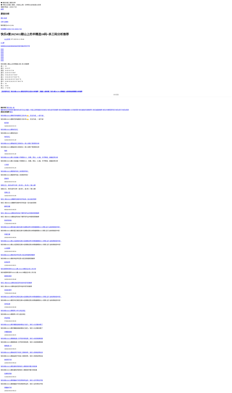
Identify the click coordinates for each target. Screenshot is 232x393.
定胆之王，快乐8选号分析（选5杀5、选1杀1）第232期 (18, 185)
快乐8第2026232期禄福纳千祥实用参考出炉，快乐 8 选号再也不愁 (22, 380)
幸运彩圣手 (8, 290)
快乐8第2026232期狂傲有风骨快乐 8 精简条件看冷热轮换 (19, 366)
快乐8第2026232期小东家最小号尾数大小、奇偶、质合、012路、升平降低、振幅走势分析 (29, 157)
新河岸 (6, 123)
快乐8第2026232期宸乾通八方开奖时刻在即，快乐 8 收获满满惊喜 (22, 338)
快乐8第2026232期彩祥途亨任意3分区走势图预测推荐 (18, 255)
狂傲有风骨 (8, 373)
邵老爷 (6, 178)
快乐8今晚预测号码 (109, 110)
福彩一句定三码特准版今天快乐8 (36, 110)
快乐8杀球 (125, 110)
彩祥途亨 (7, 262)
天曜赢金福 (8, 332)
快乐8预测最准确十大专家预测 (68, 110)
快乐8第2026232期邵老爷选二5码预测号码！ (15, 171)
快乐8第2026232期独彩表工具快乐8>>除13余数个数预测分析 (20, 143)
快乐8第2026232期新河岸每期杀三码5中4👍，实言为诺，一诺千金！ (23, 115)
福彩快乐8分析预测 (7, 110)
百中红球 (7, 304)
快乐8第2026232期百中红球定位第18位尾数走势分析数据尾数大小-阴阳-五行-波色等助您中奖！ (31, 296)
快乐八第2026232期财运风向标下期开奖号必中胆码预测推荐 (20, 213)
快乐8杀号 (118, 110)
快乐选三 (7, 137)
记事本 (6, 22)
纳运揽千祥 (8, 359)
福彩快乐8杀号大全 (19, 110)
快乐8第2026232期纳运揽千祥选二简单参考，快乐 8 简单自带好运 (22, 352)
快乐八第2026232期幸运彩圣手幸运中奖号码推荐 (16, 283)
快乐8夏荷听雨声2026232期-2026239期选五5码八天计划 (18, 269)
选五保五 (7, 318)
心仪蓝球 (7, 248)
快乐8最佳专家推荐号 (85, 110)
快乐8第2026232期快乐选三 (9, 129)
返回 (2, 9)
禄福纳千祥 (8, 387)
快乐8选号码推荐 (52, 110)
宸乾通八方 (8, 345)
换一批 (12, 107)
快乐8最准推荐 (97, 110)
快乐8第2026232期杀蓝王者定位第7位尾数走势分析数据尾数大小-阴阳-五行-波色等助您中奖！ (31, 227)
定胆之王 (7, 192)
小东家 (6, 164)
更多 (2, 18)
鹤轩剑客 (7, 206)
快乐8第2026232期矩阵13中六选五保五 (13, 310)
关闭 (5, 18)
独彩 (5, 150)
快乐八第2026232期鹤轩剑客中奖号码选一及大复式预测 (18, 199)
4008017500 (10, 29)
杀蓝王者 (7, 234)
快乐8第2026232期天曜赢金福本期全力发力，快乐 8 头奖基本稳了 (22, 324)
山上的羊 (7, 39)
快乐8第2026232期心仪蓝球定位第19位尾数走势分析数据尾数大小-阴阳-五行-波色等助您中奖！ (31, 241)
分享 (2, 22)
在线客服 (4, 29)
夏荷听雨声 (8, 276)
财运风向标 (8, 220)
